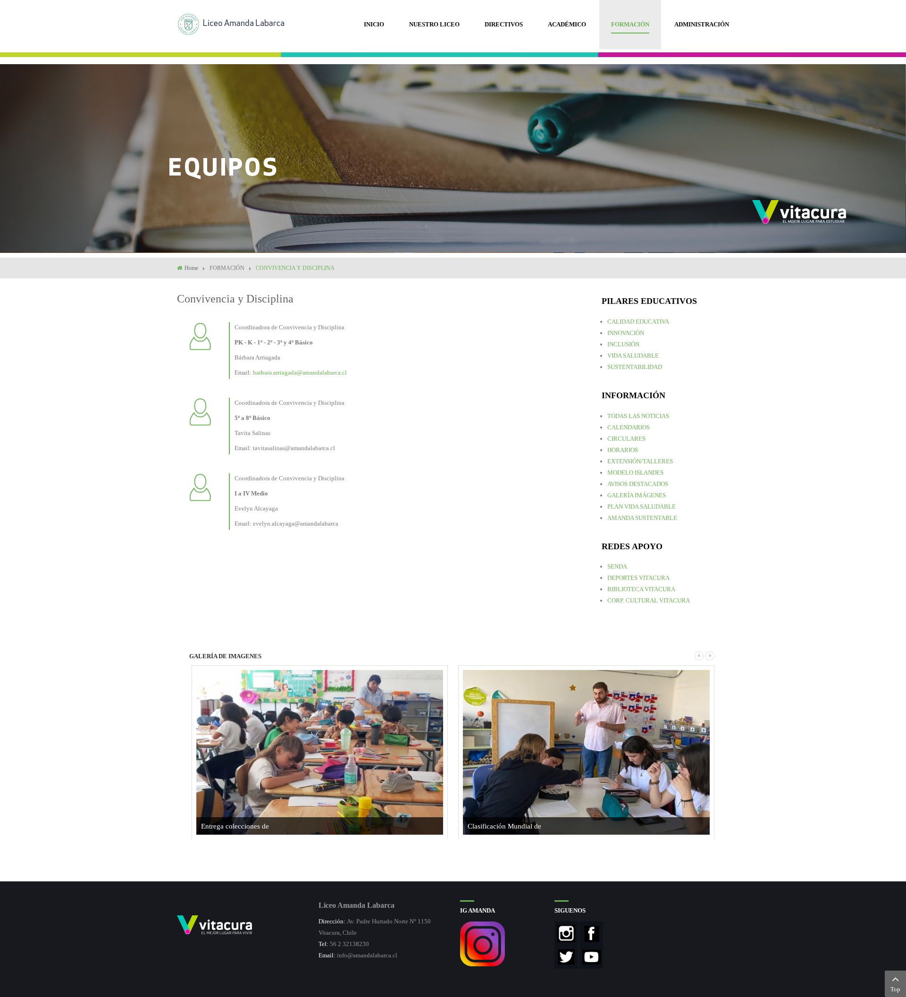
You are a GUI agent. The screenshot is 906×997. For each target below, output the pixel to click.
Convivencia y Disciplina (235, 299)
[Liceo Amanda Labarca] (235, 23)
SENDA (617, 566)
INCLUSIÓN (623, 344)
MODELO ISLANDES (635, 472)
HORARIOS (622, 449)
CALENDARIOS (628, 427)
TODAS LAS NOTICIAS (638, 415)
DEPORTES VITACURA (638, 577)
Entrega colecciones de (235, 826)
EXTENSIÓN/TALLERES (640, 461)
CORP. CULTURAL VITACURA (648, 600)
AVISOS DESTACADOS (637, 483)
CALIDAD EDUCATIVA (638, 321)
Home (191, 268)
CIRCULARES (626, 438)
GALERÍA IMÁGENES (636, 495)
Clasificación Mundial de (504, 826)
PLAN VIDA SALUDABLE (641, 506)
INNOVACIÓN (625, 332)
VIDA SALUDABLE (633, 355)
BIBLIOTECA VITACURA (641, 589)
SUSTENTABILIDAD (634, 366)
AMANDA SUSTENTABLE (642, 517)
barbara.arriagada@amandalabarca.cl (300, 372)
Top (895, 989)
